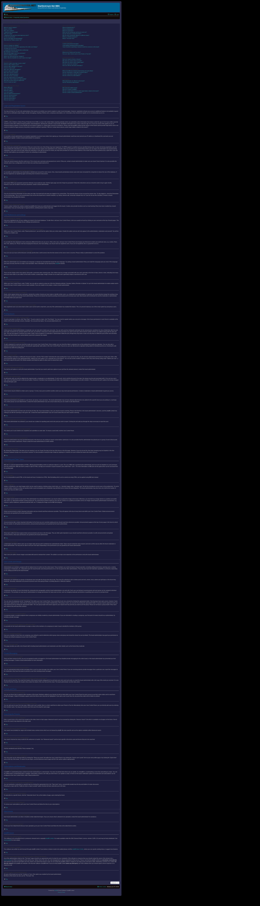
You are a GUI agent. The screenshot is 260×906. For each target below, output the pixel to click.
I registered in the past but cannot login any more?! (16, 35)
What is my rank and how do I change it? (14, 56)
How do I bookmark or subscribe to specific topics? (75, 72)
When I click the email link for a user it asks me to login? (17, 57)
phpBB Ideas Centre (77, 849)
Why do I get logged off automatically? (13, 38)
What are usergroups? (68, 30)
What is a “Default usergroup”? (70, 36)
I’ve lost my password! (9, 36)
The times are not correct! (10, 48)
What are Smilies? (8, 90)
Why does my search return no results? (72, 60)
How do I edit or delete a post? (11, 64)
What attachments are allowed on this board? (73, 80)
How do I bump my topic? (10, 82)
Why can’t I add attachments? (11, 74)
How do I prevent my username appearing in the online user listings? (20, 46)
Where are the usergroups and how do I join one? (74, 32)
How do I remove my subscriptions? (71, 75)
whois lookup (7, 860)
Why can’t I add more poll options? (12, 69)
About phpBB (7, 840)
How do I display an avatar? (11, 54)
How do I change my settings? (11, 45)
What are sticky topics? (9, 96)
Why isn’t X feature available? (69, 89)
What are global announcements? (12, 93)
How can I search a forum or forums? (71, 59)
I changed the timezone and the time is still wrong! (16, 50)
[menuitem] (6, 14)
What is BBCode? (8, 87)
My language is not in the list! (11, 51)
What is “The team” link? (68, 38)
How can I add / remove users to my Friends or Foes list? (76, 53)
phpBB (57, 263)
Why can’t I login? (8, 33)
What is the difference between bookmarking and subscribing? (77, 70)
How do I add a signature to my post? (13, 66)
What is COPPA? (8, 29)
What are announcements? (10, 95)
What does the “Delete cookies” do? (13, 40)
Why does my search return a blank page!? (73, 62)
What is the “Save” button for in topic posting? (15, 78)
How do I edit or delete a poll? (11, 71)
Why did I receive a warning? (11, 75)
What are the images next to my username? (14, 53)
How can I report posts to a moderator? (13, 77)
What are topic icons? (9, 99)
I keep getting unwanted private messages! (73, 45)
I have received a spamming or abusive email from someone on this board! (80, 46)
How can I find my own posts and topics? (72, 65)
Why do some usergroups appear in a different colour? (75, 35)
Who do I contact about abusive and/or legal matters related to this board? (80, 91)
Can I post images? (8, 92)
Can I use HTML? (8, 89)
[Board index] (20, 7)
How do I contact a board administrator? (72, 92)
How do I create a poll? (9, 67)
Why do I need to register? (10, 27)
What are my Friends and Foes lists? (71, 52)
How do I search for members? (70, 64)
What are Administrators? (68, 27)
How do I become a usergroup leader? (71, 33)
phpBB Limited (50, 838)
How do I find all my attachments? (70, 82)
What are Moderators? (68, 29)
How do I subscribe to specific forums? (72, 74)
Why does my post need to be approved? (14, 80)
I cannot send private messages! (70, 43)
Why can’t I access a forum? (11, 72)
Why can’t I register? (9, 30)
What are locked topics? (10, 98)
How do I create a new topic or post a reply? (15, 63)
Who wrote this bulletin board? (69, 87)
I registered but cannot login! (11, 32)
